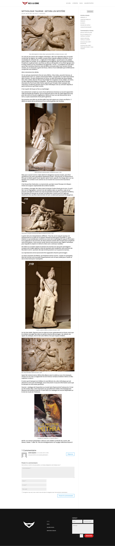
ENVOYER (89, 536)
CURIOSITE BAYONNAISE (85, 27)
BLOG (48, 524)
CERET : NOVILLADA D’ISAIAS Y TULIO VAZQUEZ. (86, 47)
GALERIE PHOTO (50, 527)
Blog (81, 3)
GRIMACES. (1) (83, 17)
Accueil (68, 3)
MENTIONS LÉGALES (51, 530)
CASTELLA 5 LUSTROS (85, 36)
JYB (24, 13)
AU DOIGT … (83, 23)
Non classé (35, 13)
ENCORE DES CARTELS (85, 25)
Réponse (70, 454)
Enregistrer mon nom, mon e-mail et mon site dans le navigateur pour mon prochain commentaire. (45, 492)
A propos (75, 3)
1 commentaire (42, 13)
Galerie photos (88, 3)
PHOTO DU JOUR (88, 32)
